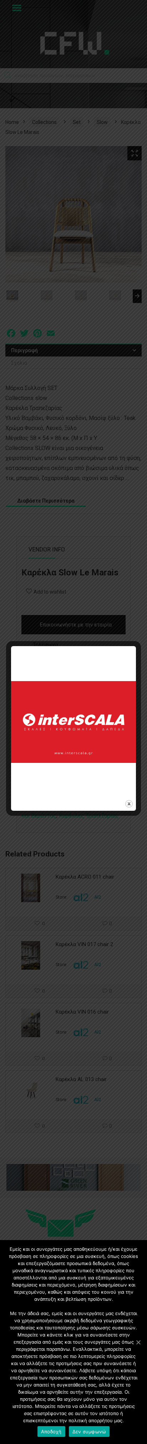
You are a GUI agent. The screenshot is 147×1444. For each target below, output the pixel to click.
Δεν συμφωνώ (89, 1431)
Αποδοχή (51, 1431)
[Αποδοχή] (138, 1342)
